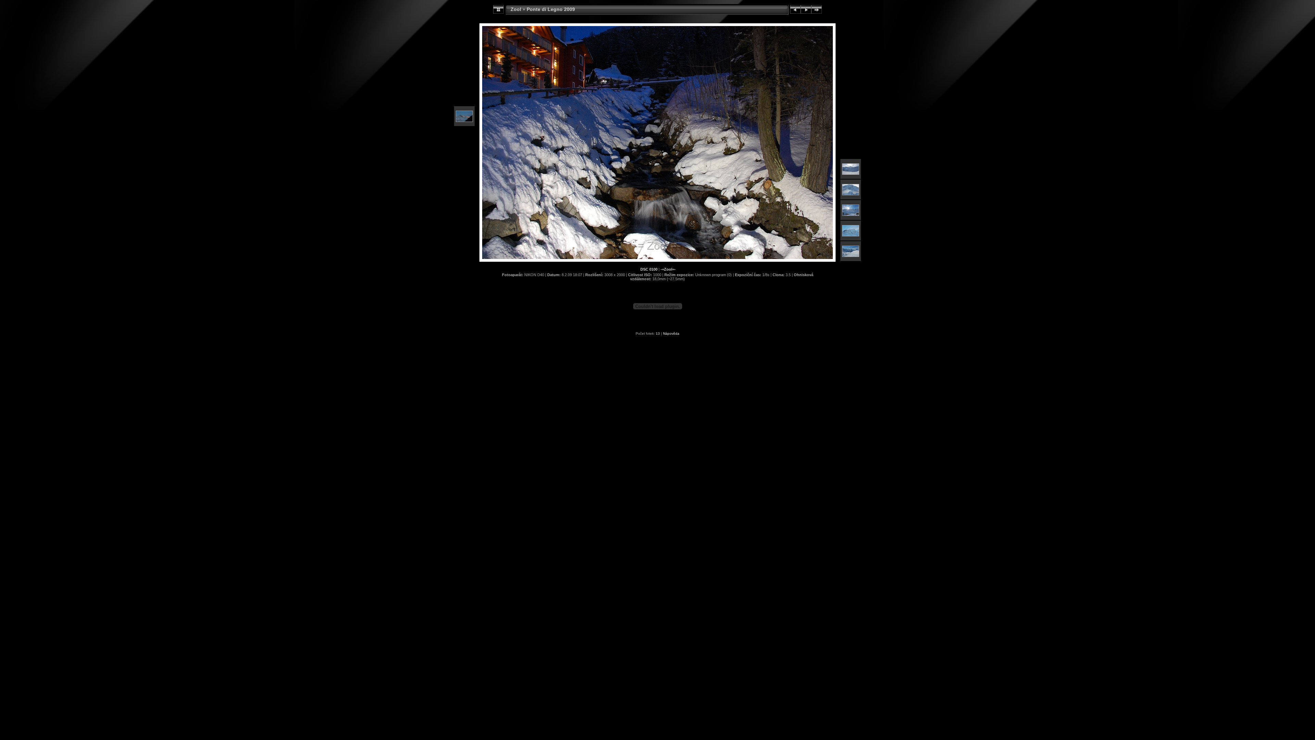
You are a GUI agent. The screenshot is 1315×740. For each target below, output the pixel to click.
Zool (516, 9)
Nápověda (671, 333)
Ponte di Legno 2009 (551, 9)
